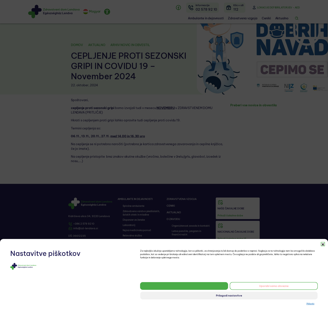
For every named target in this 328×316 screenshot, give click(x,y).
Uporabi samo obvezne (274, 286)
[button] (323, 244)
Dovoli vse (184, 286)
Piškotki (310, 303)
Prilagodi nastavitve (229, 295)
